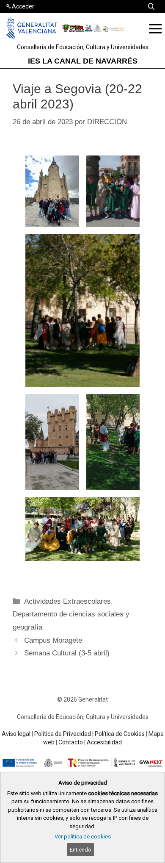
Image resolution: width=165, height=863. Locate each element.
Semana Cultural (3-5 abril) (67, 653)
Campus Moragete (53, 640)
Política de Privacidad (62, 733)
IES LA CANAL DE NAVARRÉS (83, 61)
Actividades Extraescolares (67, 601)
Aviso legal (16, 733)
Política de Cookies (120, 733)
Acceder (23, 6)
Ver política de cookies (83, 836)
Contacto (70, 742)
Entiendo (80, 849)
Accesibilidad (104, 742)
